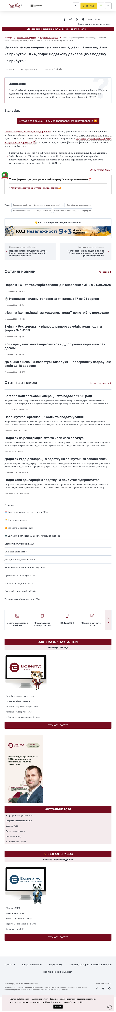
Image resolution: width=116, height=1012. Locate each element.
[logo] (15, 5)
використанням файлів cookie (69, 1002)
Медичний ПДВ (13, 908)
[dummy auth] (101, 6)
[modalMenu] (108, 6)
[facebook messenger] (77, 19)
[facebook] (64, 19)
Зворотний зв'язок (32, 964)
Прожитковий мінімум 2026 (20, 575)
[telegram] (70, 19)
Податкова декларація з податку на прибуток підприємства (52, 480)
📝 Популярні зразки (16, 519)
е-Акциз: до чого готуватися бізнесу (23, 717)
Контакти (10, 964)
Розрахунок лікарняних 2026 (19, 815)
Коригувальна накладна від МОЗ (21, 923)
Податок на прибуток (49, 38)
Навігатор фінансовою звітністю (17, 624)
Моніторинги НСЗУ (15, 913)
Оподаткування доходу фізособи (42, 624)
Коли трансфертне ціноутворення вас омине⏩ (36, 187)
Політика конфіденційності (58, 972)
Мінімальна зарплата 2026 (19, 583)
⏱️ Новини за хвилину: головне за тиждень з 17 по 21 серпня (52, 299)
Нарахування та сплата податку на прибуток (32, 210)
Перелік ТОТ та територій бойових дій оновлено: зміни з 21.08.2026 (58, 285)
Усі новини (104, 272)
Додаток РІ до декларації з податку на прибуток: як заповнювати (56, 459)
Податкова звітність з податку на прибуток (72, 210)
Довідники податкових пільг (20, 559)
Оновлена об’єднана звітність (20, 701)
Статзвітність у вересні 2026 (20, 543)
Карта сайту (55, 964)
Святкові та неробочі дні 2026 (20, 591)
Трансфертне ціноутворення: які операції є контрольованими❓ (50, 179)
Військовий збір (13, 836)
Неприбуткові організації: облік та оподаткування (44, 417)
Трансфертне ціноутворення (79, 205)
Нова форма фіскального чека (20, 696)
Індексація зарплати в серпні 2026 (22, 706)
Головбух (9, 38)
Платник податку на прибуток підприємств (28, 131)
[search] (76, 6)
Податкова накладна (15, 831)
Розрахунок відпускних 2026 (19, 820)
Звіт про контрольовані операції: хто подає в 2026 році (48, 396)
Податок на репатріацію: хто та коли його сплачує (44, 438)
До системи (88, 6)
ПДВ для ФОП (67, 623)
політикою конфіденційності (38, 1002)
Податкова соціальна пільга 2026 (22, 599)
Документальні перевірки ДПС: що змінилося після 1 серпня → (58, 29)
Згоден (58, 1006)
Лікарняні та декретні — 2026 (19, 711)
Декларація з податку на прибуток (49, 205)
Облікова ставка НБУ (16, 551)
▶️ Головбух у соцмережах (19, 527)
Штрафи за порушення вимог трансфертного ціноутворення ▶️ (58, 120)
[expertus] (35, 5)
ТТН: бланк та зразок (16, 841)
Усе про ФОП (12, 825)
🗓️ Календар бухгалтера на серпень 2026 (26, 512)
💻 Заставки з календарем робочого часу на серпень (32, 535)
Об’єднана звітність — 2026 (92, 624)
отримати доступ (58, 725)
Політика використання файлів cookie (90, 964)
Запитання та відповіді (26, 38)
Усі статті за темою (99, 383)
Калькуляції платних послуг (19, 918)
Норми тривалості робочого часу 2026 (25, 567)
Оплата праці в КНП (15, 929)
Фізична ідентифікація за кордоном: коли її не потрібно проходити (57, 312)
